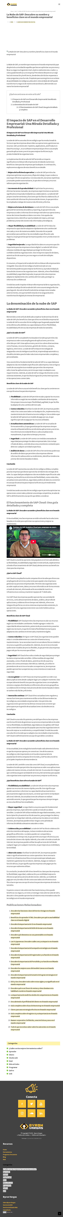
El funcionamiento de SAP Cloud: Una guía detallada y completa (38, 108)
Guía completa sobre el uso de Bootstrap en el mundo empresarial (35, 1006)
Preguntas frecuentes (10, 1154)
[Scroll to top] (59, 1213)
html (5, 1180)
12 (40, 1138)
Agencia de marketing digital (26, 22)
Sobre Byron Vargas (9, 1202)
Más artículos (8, 1183)
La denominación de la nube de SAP (25, 105)
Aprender (6, 1172)
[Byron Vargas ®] (12, 4)
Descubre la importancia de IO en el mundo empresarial (31, 924)
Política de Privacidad (38, 1135)
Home (12, 11)
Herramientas (7, 1152)
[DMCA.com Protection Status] (8, 1213)
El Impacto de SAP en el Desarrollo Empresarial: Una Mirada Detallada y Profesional (34, 100)
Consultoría (7, 1210)
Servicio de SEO (8, 1205)
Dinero (5, 1175)
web (16, 11)
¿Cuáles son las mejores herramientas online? (20, 1169)
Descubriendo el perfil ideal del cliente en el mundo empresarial (34, 1002)
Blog (4, 1157)
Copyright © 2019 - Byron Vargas (32, 1133)
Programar (7, 1186)
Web (4, 1159)
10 (37, 1138)
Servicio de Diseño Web (10, 1207)
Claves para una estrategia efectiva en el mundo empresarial (33, 1010)
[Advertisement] (33, 36)
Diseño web (7, 1177)
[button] (59, 4)
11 (39, 1138)
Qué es (5, 1188)
